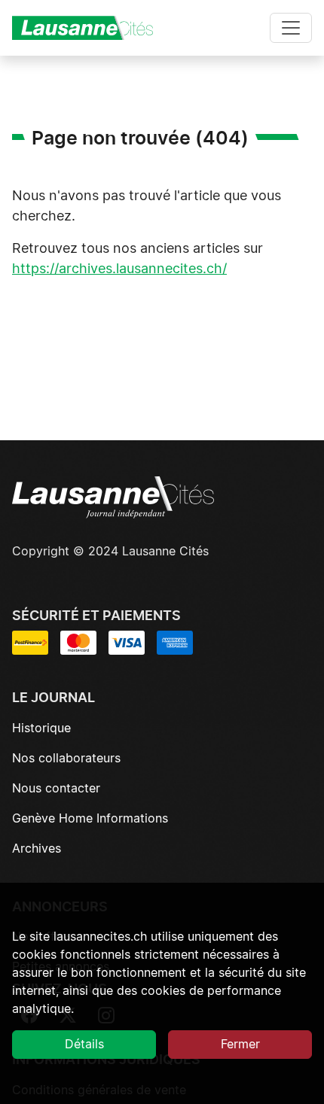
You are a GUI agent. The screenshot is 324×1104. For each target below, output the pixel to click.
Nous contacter (56, 789)
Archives (36, 849)
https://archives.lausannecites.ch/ (119, 269)
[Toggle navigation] (291, 28)
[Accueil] (89, 28)
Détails (84, 1045)
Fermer (240, 1045)
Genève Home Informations (90, 819)
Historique (41, 728)
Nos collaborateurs (66, 759)
